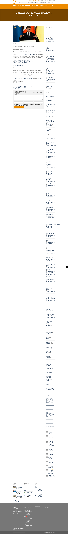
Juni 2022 (47, 353)
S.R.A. (47, 133)
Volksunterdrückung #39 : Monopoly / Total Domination (50, 254)
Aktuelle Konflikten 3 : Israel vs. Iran (50, 64)
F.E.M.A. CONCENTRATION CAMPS (50, 110)
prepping (47, 416)
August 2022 (48, 351)
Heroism (47, 117)
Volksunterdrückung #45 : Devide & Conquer (50, 279)
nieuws (47, 414)
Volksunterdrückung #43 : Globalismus (50, 272)
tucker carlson (48, 418)
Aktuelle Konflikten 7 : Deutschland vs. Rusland (50, 80)
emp (49, 403)
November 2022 (49, 347)
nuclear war (51, 414)
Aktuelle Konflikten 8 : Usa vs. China (50, 83)
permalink (40, 78)
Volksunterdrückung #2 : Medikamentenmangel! (50, 221)
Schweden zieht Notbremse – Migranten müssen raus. (51, 450)
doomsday (48, 401)
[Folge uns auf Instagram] (15, 513)
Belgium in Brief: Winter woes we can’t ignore (22, 60)
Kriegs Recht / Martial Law (50, 122)
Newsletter (48, 125)
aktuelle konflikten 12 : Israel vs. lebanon (50, 50)
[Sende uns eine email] (18, 513)
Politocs (42, 5)
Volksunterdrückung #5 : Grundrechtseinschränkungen (52, 294)
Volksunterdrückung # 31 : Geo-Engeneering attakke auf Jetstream (50, 178)
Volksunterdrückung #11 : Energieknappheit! (50, 189)
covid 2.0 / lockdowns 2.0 (50, 96)
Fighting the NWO (49, 112)
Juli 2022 (47, 352)
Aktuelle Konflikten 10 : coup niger (50, 44)
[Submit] (26, 2)
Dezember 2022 (48, 346)
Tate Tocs (46, 5)
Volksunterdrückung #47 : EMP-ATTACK (50, 285)
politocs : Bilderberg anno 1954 (50, 454)
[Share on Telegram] (32, 75)
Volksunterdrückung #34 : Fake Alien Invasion (50, 236)
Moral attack (25, 12)
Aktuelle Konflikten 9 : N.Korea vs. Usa (50, 86)
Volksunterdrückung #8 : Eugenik (50, 306)
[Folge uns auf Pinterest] (19, 513)
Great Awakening (49, 115)
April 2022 (48, 356)
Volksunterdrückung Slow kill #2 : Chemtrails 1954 (50, 318)
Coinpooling (33, 5)
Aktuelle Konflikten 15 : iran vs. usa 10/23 (50, 59)
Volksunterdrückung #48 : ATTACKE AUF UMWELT (50, 288)
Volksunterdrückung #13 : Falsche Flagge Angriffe (50, 196)
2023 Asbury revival (49, 396)
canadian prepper (49, 398)
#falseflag (48, 37)
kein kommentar (49, 120)
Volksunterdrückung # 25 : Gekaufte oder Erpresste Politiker (50, 157)
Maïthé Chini (16, 25)
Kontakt (36, 0)
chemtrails (48, 399)
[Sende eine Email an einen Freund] (27, 75)
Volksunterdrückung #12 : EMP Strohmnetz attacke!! (50, 193)
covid (50, 400)
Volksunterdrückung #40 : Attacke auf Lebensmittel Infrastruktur (50, 260)
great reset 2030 (49, 116)
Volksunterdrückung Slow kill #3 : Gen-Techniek (50, 321)
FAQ (38, 0)
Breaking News (20, 12)
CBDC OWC (48, 93)
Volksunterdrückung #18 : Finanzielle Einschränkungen (50, 214)
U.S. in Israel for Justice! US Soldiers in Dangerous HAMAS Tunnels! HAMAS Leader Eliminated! (50, 367)
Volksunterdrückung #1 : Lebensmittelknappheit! (50, 186)
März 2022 (48, 357)
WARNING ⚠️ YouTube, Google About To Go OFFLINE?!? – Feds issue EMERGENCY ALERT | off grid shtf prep (50, 388)
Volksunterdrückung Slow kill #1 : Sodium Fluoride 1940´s (50, 314)
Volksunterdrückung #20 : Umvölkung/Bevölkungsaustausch (53, 224)
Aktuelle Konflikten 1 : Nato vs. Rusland (50, 39)
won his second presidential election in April (25, 54)
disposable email (49, 364)
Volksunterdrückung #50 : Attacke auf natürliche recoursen (50, 297)
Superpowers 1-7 (49, 135)
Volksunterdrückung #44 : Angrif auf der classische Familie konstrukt (50, 275)
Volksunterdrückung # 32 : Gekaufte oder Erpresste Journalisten (50, 182)
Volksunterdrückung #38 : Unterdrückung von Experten (50, 250)
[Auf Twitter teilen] (25, 75)
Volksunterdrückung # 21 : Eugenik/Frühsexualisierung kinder (51, 146)
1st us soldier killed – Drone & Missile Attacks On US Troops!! (51, 476)
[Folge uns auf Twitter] (17, 513)
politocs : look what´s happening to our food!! (51, 432)
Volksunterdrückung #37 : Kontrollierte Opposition (50, 247)
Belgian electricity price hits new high (21, 62)
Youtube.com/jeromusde (50, 426)
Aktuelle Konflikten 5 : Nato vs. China (50, 71)
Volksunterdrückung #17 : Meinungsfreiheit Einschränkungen (50, 210)
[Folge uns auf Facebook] (14, 513)
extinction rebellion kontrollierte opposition (50, 107)
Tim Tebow (19, 5)
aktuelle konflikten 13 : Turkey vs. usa (50, 53)
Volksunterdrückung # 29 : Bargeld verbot (50, 171)
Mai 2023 (47, 339)
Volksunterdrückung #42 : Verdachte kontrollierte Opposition (50, 268)
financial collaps (49, 404)
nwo (47, 415)
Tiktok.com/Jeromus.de (50, 417)
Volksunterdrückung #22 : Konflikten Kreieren (50, 227)
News (33, 0)
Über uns (30, 0)
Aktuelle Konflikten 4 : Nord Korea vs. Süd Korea (50, 68)
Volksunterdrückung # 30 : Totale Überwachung (50, 174)
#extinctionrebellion (50, 35)
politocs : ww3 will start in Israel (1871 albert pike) (51, 466)
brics (47, 92)
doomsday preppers (49, 402)
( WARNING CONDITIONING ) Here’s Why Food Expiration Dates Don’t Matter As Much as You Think (20, 87)
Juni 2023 (47, 338)
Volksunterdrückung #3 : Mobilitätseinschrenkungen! (51, 230)
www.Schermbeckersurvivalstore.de (52, 425)
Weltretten (48, 325)
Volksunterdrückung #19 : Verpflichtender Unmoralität (50, 217)
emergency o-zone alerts (49, 100)
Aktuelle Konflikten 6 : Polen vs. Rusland (50, 77)
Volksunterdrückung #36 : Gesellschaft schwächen (50, 243)
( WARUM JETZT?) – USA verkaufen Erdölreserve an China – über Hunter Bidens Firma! (37, 87)
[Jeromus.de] (15, 2)
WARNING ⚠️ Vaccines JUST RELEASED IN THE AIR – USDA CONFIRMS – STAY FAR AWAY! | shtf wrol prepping (51, 471)
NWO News (28, 12)
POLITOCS (48, 129)
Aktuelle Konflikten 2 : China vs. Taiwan (50, 62)
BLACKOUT (48, 88)
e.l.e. (47, 403)
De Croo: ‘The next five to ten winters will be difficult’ (24, 61)
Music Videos (50, 5)
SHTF (47, 134)
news (47, 412)
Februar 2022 (48, 358)
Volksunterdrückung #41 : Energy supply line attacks (50, 264)
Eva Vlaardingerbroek (50, 104)
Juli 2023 (47, 337)
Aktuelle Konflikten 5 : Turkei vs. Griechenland (50, 74)
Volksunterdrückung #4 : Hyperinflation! (50, 257)
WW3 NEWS (48, 328)
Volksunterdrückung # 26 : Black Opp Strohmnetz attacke (50, 161)
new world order (49, 413)
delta (53, 400)
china (52, 399)
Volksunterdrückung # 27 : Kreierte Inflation (50, 164)
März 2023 (48, 342)
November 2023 (49, 332)
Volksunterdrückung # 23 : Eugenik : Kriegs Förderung (50, 149)
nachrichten (48, 411)
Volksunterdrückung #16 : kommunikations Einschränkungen (50, 207)
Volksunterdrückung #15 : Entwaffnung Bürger (50, 203)
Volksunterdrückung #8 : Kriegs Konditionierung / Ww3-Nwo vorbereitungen (50, 310)
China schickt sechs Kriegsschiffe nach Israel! (51, 462)
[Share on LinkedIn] (30, 75)
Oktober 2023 (48, 333)
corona (47, 400)
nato (52, 411)
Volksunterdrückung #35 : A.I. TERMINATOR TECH (50, 240)
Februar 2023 (48, 343)
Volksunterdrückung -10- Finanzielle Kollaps (50, 139)
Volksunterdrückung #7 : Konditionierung (50, 303)
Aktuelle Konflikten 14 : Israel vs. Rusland (50, 56)
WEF (47, 324)
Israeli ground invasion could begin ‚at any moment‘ (50, 383)
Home (26, 5)
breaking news (48, 397)
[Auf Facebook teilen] (24, 75)
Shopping (28, 5)
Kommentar (16, 94)
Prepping (37, 5)
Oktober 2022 (48, 348)
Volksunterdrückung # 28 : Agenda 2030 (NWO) (50, 168)
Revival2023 (15, 5)
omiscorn (50, 415)
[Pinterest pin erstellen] (28, 75)
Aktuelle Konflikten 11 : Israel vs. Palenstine (50, 47)
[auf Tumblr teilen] (31, 75)
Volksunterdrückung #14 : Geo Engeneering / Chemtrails (50, 200)
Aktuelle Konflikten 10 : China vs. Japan (50, 41)
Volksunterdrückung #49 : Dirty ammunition (50, 291)
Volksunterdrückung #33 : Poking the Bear (50, 233)
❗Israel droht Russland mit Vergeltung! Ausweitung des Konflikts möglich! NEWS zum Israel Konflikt (50, 378)
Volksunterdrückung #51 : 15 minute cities (50, 301)
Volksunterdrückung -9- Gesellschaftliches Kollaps (42, 12)
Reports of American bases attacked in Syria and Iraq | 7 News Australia (51, 437)
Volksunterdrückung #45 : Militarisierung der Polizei (50, 282)
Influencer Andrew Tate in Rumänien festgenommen (50, 371)
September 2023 (49, 334)
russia (51, 416)
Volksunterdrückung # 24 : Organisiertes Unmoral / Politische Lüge (50, 153)
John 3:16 (23, 5)
